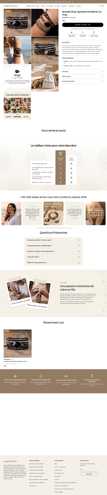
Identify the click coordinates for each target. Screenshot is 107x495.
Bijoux (37, 6)
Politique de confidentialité (61, 486)
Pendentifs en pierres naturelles (36, 473)
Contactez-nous (58, 470)
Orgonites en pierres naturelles (36, 482)
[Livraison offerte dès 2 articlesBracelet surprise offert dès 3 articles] (53, 1)
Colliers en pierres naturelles (36, 470)
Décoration (64, 6)
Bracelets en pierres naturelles (36, 464)
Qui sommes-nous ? (59, 473)
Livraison (57, 479)
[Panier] (102, 5)
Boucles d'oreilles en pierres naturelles (38, 479)
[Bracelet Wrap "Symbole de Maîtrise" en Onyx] (18, 344)
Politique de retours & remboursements (64, 489)
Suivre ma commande (60, 467)
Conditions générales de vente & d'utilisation (66, 482)
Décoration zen (33, 486)
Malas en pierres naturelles (35, 476)
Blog (56, 464)
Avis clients (57, 476)
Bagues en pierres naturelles (36, 467)
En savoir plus (69, 228)
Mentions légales (59, 492)
